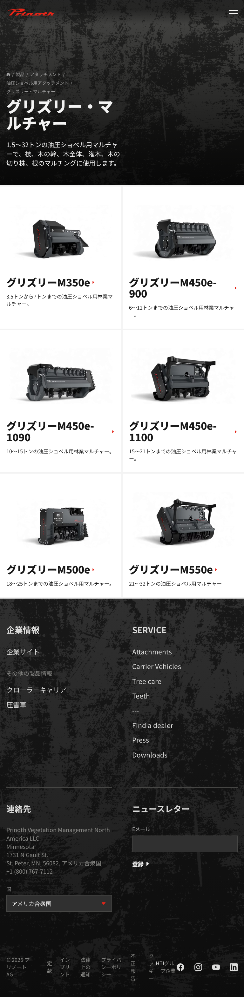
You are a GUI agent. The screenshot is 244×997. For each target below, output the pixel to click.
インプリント (65, 967)
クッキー (151, 967)
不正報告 (133, 967)
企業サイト (23, 651)
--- (135, 710)
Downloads (149, 754)
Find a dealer (152, 725)
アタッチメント (45, 74)
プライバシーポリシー (111, 967)
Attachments (152, 651)
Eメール (141, 829)
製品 (20, 74)
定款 (49, 967)
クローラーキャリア (36, 689)
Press (140, 739)
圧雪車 (16, 704)
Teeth (141, 695)
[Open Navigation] (233, 12)
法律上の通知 (85, 967)
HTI (160, 963)
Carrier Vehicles (156, 666)
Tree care (146, 681)
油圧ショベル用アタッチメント (37, 83)
